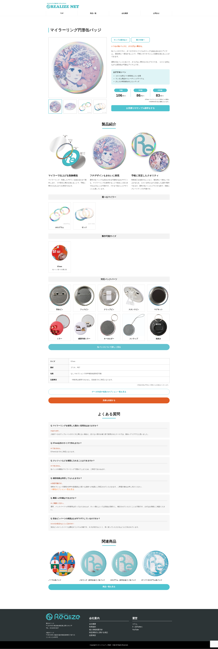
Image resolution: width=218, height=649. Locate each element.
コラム (134, 624)
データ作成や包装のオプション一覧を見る (109, 392)
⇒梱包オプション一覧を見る (62, 489)
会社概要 (92, 624)
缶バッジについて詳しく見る (109, 347)
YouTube (135, 630)
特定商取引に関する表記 (98, 632)
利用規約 (92, 627)
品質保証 (92, 635)
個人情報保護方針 (96, 630)
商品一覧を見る (109, 587)
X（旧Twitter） (137, 627)
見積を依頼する (109, 400)
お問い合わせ (52, 611)
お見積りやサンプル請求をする (140, 108)
